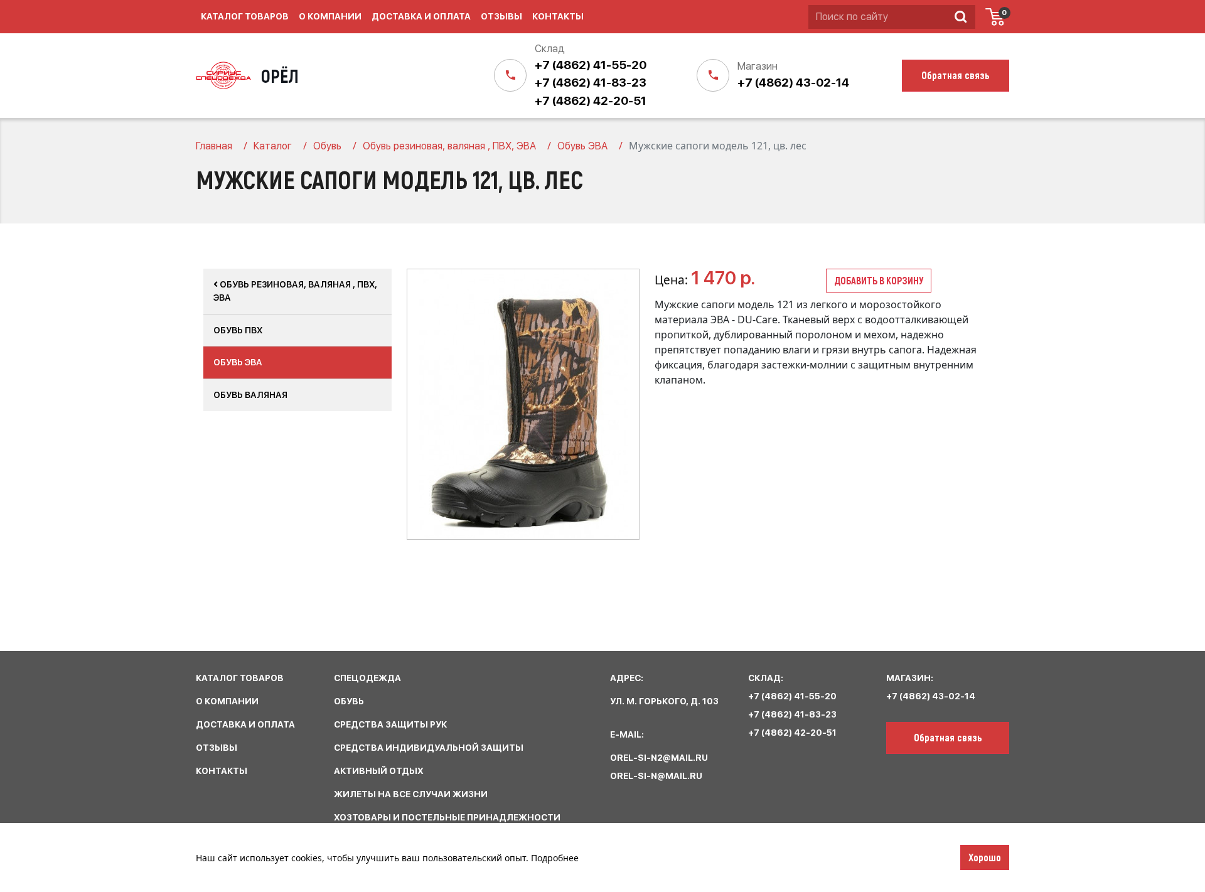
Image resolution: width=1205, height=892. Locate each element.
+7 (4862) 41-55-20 (590, 65)
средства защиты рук (390, 724)
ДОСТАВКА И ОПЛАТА (245, 724)
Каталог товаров (245, 16)
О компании (330, 16)
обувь (349, 701)
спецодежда (367, 678)
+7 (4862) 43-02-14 (793, 82)
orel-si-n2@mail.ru (659, 758)
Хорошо (984, 857)
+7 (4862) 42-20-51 (590, 101)
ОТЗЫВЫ (216, 748)
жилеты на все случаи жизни (411, 794)
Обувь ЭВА (237, 362)
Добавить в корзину (878, 280)
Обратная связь (948, 737)
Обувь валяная (250, 395)
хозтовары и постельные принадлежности (447, 817)
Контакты (558, 16)
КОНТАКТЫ (221, 771)
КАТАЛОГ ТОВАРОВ (240, 678)
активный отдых (379, 771)
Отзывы (501, 16)
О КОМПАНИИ (227, 701)
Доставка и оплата (421, 16)
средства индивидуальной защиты (428, 748)
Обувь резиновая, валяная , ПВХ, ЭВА (295, 291)
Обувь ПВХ (237, 330)
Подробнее (555, 858)
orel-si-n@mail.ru (656, 776)
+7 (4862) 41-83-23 (590, 82)
